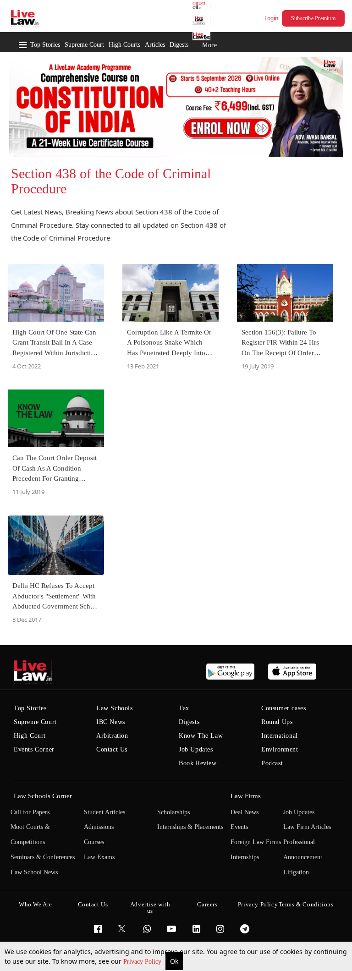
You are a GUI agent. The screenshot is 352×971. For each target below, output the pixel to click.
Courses (94, 842)
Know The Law (201, 735)
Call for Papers (30, 812)
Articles (155, 44)
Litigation (296, 872)
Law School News (34, 872)
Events (239, 826)
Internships (245, 857)
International (279, 735)
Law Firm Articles (307, 826)
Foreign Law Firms (256, 842)
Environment (279, 749)
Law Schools (114, 708)
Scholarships (173, 812)
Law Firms (246, 796)
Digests (179, 44)
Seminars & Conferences (43, 857)
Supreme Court (84, 44)
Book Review (198, 763)
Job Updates (196, 749)
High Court (30, 735)
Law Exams (99, 857)
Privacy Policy (143, 961)
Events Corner (34, 749)
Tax (184, 708)
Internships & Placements (190, 826)
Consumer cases (283, 708)
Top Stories (45, 44)
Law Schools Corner (43, 796)
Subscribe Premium (313, 18)
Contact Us (111, 749)
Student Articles (104, 812)
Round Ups (276, 722)
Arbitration (112, 735)
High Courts (124, 44)
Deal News (244, 812)
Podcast (272, 763)
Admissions (99, 826)
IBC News (110, 722)
